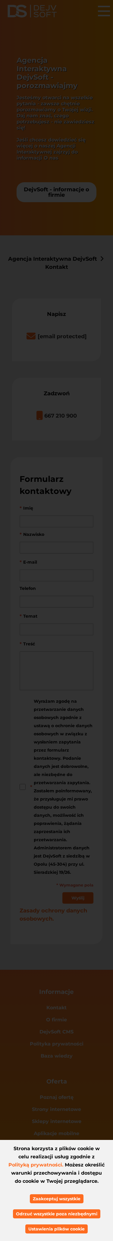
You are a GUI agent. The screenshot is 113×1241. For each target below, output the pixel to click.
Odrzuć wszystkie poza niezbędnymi (56, 1214)
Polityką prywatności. (35, 1165)
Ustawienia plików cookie (56, 1229)
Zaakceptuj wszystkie (56, 1198)
